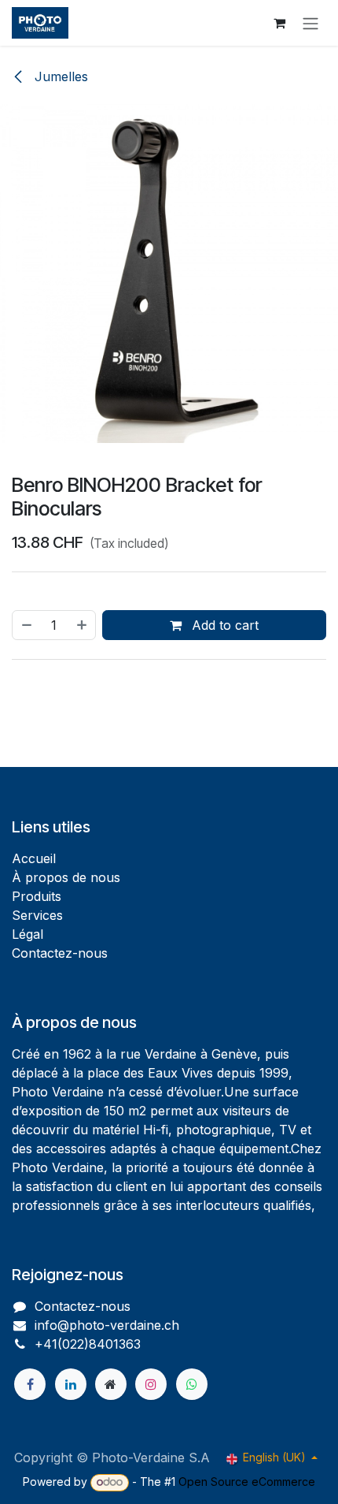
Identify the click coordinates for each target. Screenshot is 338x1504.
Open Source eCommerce (246, 1481)
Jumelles (59, 76)
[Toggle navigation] (310, 22)
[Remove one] (26, 625)
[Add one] (82, 625)
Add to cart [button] (223, 625)
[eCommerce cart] (279, 23)
